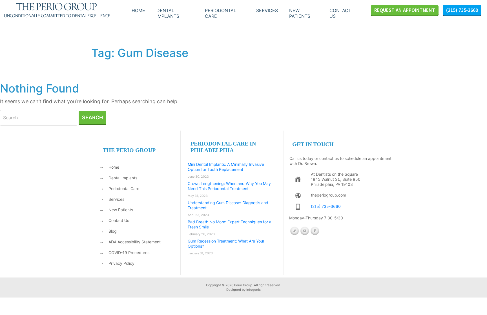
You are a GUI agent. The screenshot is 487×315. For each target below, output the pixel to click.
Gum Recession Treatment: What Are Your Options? (226, 243)
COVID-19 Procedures (129, 252)
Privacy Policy (121, 263)
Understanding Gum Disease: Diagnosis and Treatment (228, 205)
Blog (113, 231)
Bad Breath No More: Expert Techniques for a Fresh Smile (229, 224)
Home (138, 10)
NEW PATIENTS (299, 13)
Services (267, 10)
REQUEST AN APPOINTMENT (404, 10)
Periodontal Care (220, 13)
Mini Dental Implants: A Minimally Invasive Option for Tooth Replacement (226, 167)
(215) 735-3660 (462, 10)
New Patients (121, 209)
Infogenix (253, 290)
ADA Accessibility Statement (135, 241)
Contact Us (340, 13)
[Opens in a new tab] (297, 179)
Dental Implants (167, 13)
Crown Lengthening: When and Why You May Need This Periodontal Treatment (229, 186)
